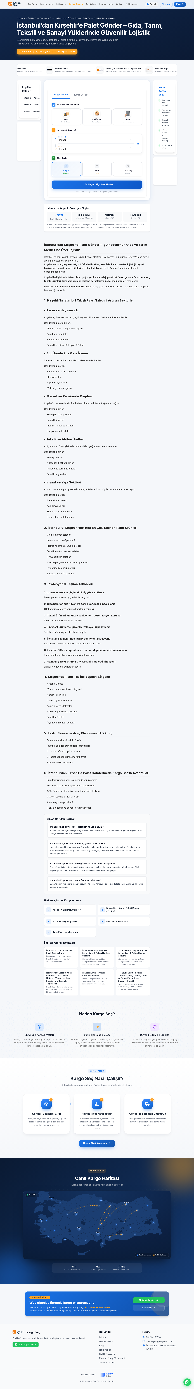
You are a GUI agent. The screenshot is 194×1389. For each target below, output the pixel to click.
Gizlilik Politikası (107, 1354)
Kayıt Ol (180, 4)
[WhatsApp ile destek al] (187, 1382)
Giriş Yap (166, 4)
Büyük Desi (91, 4)
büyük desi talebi (112, 830)
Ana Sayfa (32, 4)
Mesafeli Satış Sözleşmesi (112, 1358)
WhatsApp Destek (27, 1344)
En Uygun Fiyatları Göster (99, 184)
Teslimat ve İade (107, 1362)
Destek (153, 4)
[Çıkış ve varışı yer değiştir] (138, 143)
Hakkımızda (61, 4)
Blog (101, 1345)
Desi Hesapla (46, 4)
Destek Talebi (106, 1341)
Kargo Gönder (61, 94)
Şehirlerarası (132, 4)
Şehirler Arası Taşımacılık (38, 18)
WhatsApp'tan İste (150, 1300)
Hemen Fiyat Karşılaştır (95, 1143)
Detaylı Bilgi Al (148, 1308)
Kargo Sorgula (81, 94)
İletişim (119, 4)
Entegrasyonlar (106, 4)
